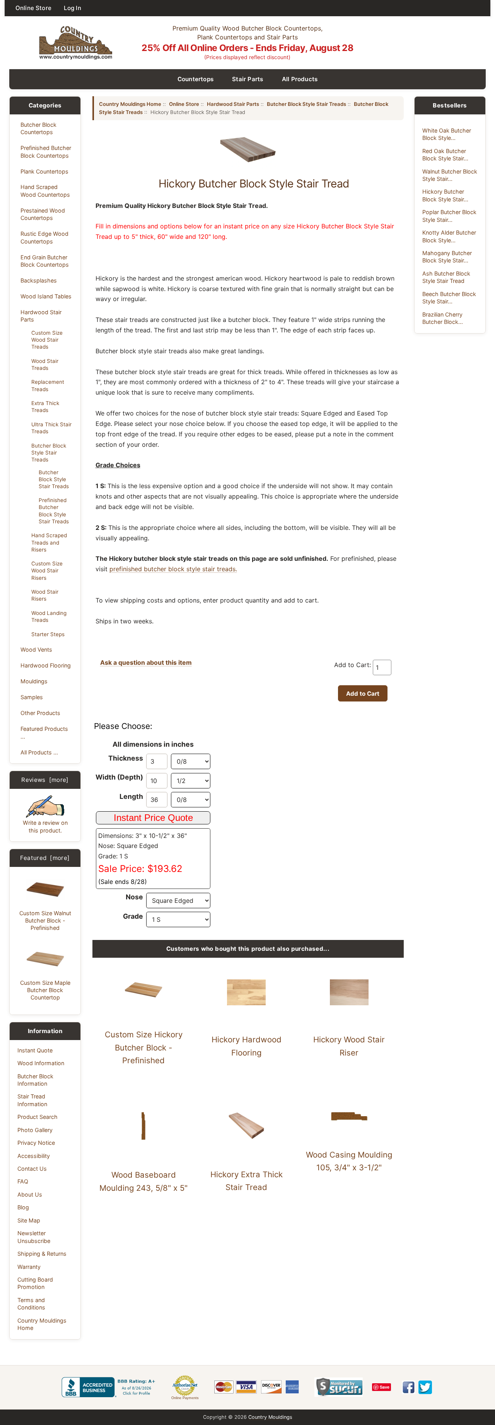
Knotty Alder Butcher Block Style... (449, 236)
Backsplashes (38, 280)
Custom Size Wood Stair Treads (47, 340)
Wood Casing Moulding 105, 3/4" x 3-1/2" (349, 1161)
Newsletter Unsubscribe (33, 1237)
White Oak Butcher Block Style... (446, 134)
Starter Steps (48, 634)
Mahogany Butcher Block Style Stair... (447, 257)
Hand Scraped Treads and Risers (49, 542)
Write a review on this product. (45, 826)
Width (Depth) (119, 777)
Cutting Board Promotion (35, 1283)
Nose (134, 897)
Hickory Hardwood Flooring (247, 1046)
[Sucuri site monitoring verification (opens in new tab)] (338, 1387)
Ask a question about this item (146, 662)
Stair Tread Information (32, 1100)
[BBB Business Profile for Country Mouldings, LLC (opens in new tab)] (109, 1387)
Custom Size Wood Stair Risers (47, 570)
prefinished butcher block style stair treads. (173, 569)
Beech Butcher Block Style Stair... (449, 298)
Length (131, 796)
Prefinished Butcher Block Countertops (45, 151)
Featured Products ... (44, 732)
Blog (23, 1207)
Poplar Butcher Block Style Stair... (449, 216)
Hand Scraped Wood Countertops (45, 190)
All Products (300, 79)
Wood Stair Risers (44, 595)
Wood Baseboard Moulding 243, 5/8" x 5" (143, 1181)
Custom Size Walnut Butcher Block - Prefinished (45, 920)
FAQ (22, 1181)
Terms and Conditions (31, 1304)
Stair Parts (247, 79)
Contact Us (32, 1168)
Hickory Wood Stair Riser (349, 1046)
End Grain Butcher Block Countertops (44, 261)
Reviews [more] (45, 779)
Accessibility (33, 1156)
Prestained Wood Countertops (42, 214)
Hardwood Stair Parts (40, 316)
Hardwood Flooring (45, 665)
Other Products (40, 713)
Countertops (196, 79)
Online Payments (185, 1398)
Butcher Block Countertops (38, 128)
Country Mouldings (270, 1417)
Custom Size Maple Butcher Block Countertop (45, 990)
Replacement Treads (47, 385)
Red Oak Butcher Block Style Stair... (445, 155)
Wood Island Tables (46, 296)
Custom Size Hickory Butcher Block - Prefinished (144, 1048)
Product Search (37, 1116)
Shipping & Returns (42, 1253)
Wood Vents (36, 649)
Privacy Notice (36, 1142)
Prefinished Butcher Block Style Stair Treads (54, 510)
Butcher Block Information (35, 1080)
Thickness (125, 758)
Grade (133, 916)
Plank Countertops (44, 171)
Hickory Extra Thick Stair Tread (246, 1181)
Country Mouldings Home (42, 1324)
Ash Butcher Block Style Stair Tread (446, 277)
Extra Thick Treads (45, 406)
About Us (29, 1194)
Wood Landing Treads (49, 616)
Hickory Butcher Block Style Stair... (445, 195)
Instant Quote (35, 1050)
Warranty (29, 1266)
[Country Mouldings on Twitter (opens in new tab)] (425, 1387)
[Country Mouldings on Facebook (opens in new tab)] (408, 1387)
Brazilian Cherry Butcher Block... (442, 318)
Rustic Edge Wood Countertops (44, 237)
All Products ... (39, 752)
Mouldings (34, 681)
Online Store (33, 8)
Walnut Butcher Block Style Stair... (449, 175)
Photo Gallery (35, 1130)
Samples (31, 697)
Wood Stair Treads (44, 364)
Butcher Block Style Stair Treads (48, 453)
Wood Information (40, 1063)
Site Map (28, 1220)
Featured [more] (45, 857)
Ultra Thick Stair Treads (51, 427)
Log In (72, 8)
